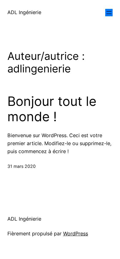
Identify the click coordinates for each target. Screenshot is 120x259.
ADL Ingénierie (24, 12)
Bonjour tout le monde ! (51, 109)
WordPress (75, 233)
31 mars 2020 (21, 166)
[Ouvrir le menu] (109, 12)
